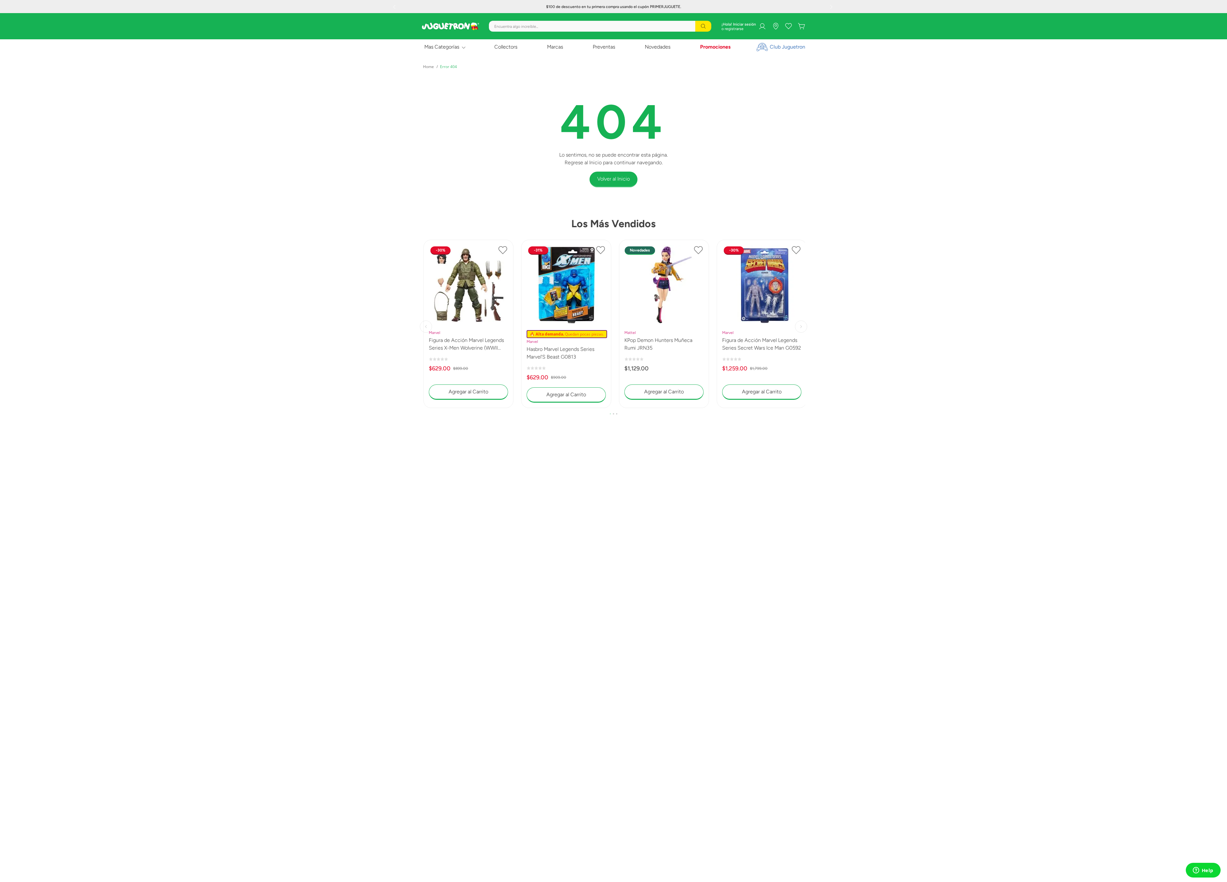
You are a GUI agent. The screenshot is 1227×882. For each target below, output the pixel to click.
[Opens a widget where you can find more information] (1203, 871)
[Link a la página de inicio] (428, 67)
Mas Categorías (441, 47)
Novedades (657, 47)
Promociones (715, 47)
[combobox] (600, 26)
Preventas (604, 47)
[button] (610, 413)
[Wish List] (788, 26)
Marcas (555, 47)
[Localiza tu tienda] (776, 26)
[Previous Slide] (395, 6)
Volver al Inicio (613, 179)
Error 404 (448, 66)
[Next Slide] (832, 6)
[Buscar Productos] (703, 26)
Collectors (505, 47)
